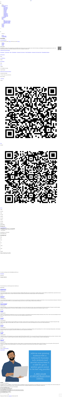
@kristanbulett (2, 273)
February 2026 (6, 8)
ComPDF (1, 333)
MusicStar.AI (2, 297)
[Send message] (8, 394)
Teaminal (1, 311)
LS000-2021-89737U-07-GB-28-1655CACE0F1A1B (5, 71)
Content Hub (2, 50)
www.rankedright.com (3, 227)
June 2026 (5, 11)
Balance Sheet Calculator (7, 21)
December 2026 (6, 16)
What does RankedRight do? (5, 383)
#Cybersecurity (2, 52)
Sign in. (10, 41)
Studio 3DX (2, 340)
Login (3, 35)
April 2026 (5, 10)
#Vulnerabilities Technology (45, 52)
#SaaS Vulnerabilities (28, 52)
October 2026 (5, 14)
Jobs (6, 50)
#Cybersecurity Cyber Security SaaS (36, 52)
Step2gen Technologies (3, 304)
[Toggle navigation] (0, 28)
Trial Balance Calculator (7, 22)
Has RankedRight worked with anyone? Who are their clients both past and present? (12, 389)
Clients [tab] (3, 44)
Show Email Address (2, 61)
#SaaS (10, 52)
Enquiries (8, 50)
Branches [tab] (3, 43)
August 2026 (5, 13)
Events (5, 50)
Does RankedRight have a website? (6, 391)
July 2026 (5, 12)
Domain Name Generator (7, 20)
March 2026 (5, 9)
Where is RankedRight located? (5, 387)
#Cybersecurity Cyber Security (21, 52)
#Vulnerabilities (14, 52)
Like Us (1, 143)
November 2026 (6, 15)
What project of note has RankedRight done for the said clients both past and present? (12, 390)
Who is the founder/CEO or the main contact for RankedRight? (9, 386)
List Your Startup (4, 36)
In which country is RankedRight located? (6, 388)
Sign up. (18, 41)
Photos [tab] (3, 45)
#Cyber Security (7, 52)
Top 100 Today (6, 7)
